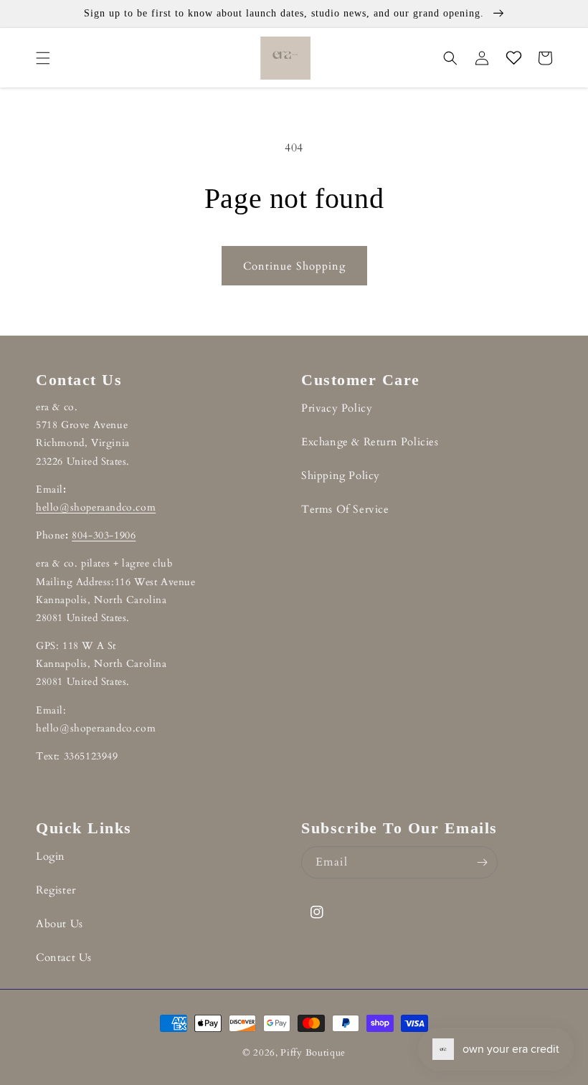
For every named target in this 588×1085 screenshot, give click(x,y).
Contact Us (64, 957)
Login (50, 856)
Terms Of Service (345, 509)
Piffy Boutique (313, 1052)
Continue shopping (294, 266)
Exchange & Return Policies (370, 442)
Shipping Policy (340, 475)
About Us (59, 923)
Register (56, 890)
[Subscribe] (482, 862)
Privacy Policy (336, 408)
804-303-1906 (104, 535)
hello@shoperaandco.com (96, 507)
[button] (43, 58)
